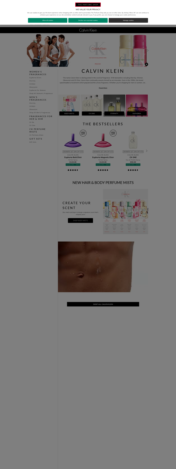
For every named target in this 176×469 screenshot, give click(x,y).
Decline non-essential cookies (88, 20)
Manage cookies (128, 20)
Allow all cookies (47, 20)
